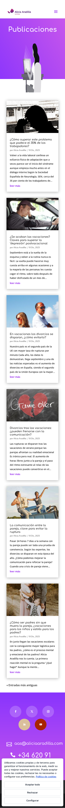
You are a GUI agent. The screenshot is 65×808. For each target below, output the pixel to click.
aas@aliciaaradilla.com (38, 743)
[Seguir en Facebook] (15, 711)
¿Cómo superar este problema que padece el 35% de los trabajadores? (31, 143)
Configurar (32, 800)
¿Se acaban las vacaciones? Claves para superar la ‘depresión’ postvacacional (30, 240)
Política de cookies (46, 776)
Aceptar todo (32, 784)
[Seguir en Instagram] (48, 711)
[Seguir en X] (32, 711)
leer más (15, 185)
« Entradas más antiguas (21, 685)
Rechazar (32, 792)
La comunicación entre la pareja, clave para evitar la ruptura (28, 528)
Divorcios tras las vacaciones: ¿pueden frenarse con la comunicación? (31, 431)
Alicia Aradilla (20, 150)
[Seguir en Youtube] (40, 724)
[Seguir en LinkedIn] (24, 724)
